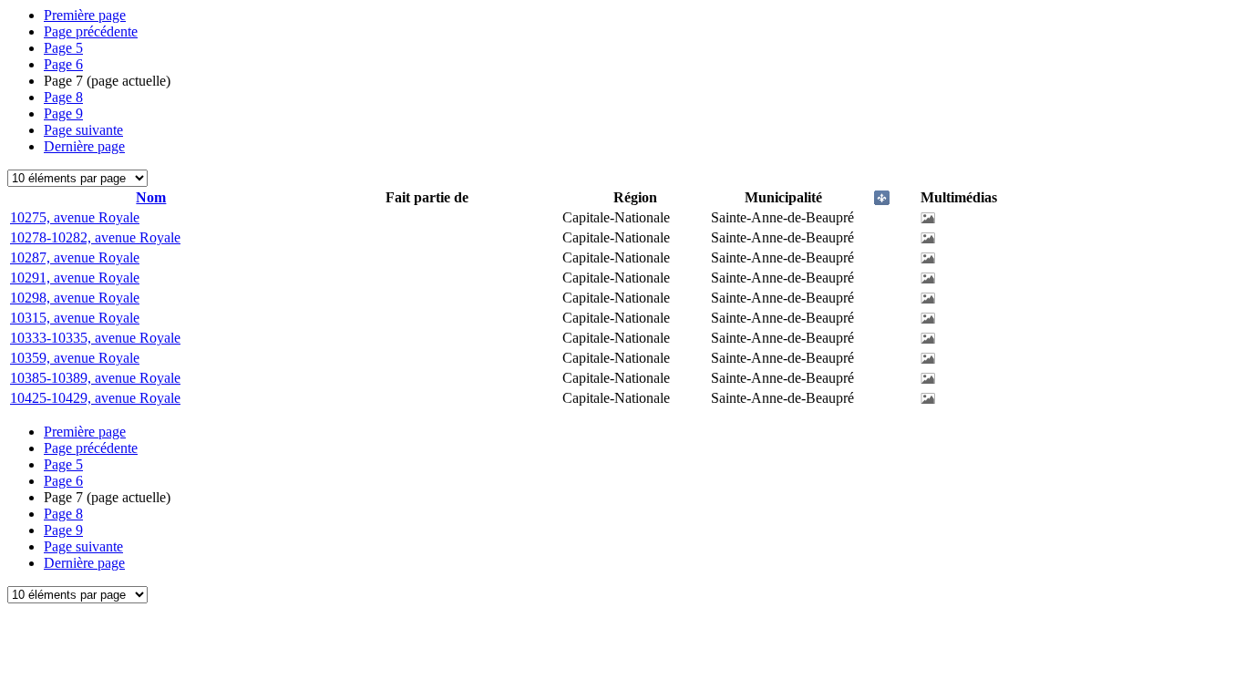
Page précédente (91, 31)
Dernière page (84, 146)
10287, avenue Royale (74, 257)
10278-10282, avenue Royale (95, 237)
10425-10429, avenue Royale (95, 398)
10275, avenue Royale (74, 217)
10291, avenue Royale (74, 277)
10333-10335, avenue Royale (95, 337)
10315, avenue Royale (74, 317)
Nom (151, 197)
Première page (85, 15)
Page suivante (83, 130)
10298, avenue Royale (74, 297)
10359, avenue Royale (74, 357)
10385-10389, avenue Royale (95, 378)
